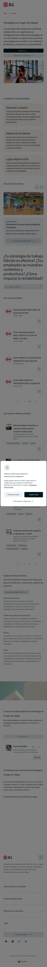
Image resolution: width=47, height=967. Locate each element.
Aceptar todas (33, 495)
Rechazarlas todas (13, 495)
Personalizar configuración (23, 501)
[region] (23, 483)
